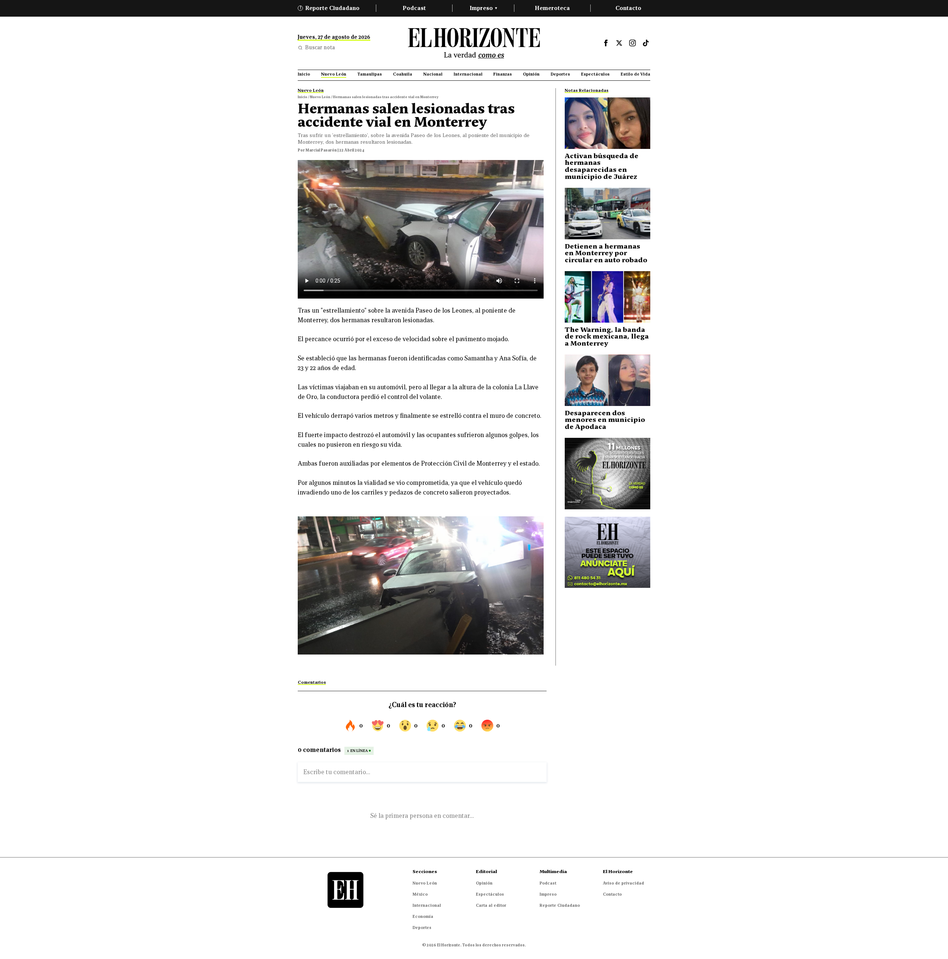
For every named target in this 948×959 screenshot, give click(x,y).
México (420, 894)
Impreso (483, 7)
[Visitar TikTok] (645, 43)
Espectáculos (490, 894)
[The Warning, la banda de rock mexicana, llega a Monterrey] (607, 297)
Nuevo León (425, 883)
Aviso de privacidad (623, 883)
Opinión (484, 883)
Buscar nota (320, 47)
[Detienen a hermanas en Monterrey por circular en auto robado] (607, 213)
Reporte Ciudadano (330, 7)
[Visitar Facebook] (605, 43)
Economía (423, 916)
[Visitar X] (619, 43)
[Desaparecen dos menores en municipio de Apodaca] (607, 380)
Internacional (427, 905)
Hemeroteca (552, 7)
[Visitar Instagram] (632, 43)
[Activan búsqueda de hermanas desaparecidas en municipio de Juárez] (607, 123)
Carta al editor (491, 905)
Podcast (414, 7)
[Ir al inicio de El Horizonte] (474, 43)
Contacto (628, 7)
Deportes (422, 927)
